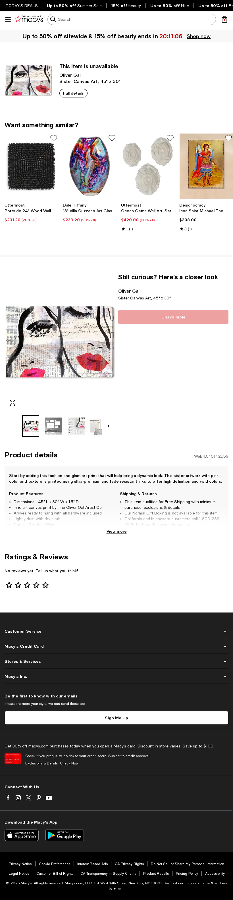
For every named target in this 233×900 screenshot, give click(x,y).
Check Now (69, 763)
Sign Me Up (116, 717)
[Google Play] (64, 835)
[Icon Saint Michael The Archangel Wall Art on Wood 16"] (206, 166)
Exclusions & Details (41, 763)
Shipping (186, 530)
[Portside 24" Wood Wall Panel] (31, 166)
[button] (60, 355)
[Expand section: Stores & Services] (116, 661)
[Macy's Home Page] (29, 19)
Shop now (199, 36)
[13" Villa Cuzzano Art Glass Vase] (89, 166)
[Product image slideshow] (60, 342)
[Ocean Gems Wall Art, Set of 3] (148, 166)
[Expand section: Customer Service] (116, 631)
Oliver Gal (70, 75)
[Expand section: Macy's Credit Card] (116, 646)
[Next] (108, 426)
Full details (73, 93)
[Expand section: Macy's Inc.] (116, 676)
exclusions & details (162, 507)
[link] (31, 212)
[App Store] (22, 835)
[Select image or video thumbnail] (30, 426)
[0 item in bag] (224, 19)
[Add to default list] (53, 138)
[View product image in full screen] (12, 402)
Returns (210, 530)
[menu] (8, 19)
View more (117, 531)
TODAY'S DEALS (22, 5)
